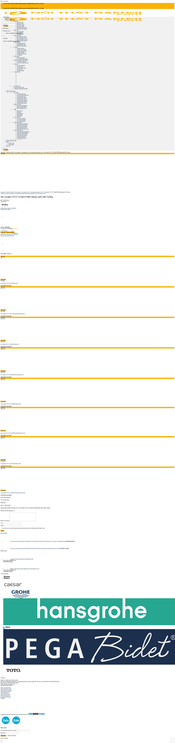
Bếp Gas (19, 112)
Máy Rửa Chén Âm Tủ (22, 127)
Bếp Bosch (19, 116)
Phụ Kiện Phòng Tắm (19, 87)
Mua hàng (3, 232)
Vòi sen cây (19, 69)
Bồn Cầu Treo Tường (22, 29)
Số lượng (4, 231)
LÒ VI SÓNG (17, 117)
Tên (2, 523)
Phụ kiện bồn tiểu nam (22, 40)
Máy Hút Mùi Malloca (22, 105)
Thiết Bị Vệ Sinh (4, 193)
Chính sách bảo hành (5, 694)
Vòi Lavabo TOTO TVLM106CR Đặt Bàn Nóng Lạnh (13, 492)
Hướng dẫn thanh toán (6, 689)
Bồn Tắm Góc (20, 33)
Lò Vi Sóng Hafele (21, 120)
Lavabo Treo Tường (21, 49)
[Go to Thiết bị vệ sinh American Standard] (6, 578)
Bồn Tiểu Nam (17, 35)
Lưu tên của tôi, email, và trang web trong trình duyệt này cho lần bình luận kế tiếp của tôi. (23, 528)
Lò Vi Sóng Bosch (21, 121)
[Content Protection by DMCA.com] (33, 714)
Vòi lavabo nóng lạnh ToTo (31, 193)
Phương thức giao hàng (6, 690)
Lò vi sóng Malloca (21, 118)
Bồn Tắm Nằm (20, 31)
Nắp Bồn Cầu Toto (21, 44)
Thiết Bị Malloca (18, 139)
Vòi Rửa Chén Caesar (22, 97)
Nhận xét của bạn (5, 520)
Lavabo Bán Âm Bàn (21, 53)
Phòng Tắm (11, 143)
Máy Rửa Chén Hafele (22, 125)
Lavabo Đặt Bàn (21, 48)
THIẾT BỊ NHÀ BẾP (10, 91)
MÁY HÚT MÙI (17, 104)
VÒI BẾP (16, 92)
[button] (6, 17)
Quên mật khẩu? (4, 738)
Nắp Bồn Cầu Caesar (22, 45)
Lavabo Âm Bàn (20, 52)
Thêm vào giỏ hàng (10, 232)
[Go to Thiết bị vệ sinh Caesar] (12, 589)
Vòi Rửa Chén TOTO (22, 99)
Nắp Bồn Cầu (17, 42)
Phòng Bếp (11, 144)
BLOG (7, 142)
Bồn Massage (20, 34)
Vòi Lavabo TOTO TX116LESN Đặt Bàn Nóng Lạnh (13, 313)
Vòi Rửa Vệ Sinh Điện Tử (23, 62)
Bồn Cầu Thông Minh (22, 27)
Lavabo (16, 47)
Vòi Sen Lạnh (20, 66)
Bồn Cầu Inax (20, 22)
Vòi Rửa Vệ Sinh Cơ (21, 61)
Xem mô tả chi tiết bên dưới (7, 235)
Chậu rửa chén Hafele (22, 134)
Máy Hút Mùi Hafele (22, 107)
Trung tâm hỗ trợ (5, 693)
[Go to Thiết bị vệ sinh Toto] (13, 675)
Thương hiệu (17, 71)
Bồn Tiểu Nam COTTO (22, 39)
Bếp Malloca (20, 113)
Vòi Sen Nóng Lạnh (21, 68)
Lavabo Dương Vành (22, 51)
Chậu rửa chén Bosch (22, 135)
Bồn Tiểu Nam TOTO (22, 38)
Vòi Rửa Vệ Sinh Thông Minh (21, 60)
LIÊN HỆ (8, 146)
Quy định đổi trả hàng (6, 697)
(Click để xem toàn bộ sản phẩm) (8, 208)
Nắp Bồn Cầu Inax (21, 43)
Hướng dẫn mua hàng (6, 691)
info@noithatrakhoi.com (9, 684)
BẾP (15, 109)
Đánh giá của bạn (5, 510)
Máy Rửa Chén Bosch (22, 126)
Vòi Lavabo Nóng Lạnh (22, 58)
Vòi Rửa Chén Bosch (22, 103)
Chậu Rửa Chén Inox (21, 138)
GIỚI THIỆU (9, 18)
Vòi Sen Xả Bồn (20, 70)
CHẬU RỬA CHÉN (18, 130)
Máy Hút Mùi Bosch (21, 108)
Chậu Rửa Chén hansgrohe (23, 131)
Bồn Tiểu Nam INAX (21, 36)
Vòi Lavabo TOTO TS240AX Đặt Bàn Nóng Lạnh (12, 374)
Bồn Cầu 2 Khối (20, 26)
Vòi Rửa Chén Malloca (22, 100)
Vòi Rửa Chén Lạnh (21, 94)
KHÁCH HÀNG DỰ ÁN (11, 140)
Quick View (3, 279)
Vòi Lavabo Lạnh (21, 57)
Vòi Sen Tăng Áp (21, 65)
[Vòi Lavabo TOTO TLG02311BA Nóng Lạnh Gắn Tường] (6, 217)
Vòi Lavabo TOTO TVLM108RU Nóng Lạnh (11, 403)
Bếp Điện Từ (20, 110)
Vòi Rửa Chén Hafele (22, 101)
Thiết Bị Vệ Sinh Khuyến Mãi (21, 88)
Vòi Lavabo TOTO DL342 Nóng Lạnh (9, 283)
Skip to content (4, 1)
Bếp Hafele (19, 114)
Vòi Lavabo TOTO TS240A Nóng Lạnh (10, 344)
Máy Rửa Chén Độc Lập (22, 129)
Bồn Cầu (16, 21)
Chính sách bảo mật (5, 695)
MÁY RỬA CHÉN (18, 122)
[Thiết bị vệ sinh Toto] (5, 207)
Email (2, 525)
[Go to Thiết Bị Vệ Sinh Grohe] (20, 597)
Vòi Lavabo (16, 56)
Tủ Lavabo (19, 55)
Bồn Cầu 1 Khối (20, 25)
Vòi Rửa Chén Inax (21, 96)
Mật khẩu (3, 733)
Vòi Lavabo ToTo (42, 193)
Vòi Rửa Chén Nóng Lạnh (23, 95)
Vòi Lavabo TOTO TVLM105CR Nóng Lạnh (11, 463)
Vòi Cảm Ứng (17, 86)
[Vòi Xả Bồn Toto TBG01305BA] (6, 224)
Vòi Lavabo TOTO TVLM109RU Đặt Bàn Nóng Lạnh (13, 433)
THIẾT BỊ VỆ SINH (10, 20)
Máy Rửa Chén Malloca (22, 123)
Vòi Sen (16, 64)
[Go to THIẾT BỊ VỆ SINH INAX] (6, 628)
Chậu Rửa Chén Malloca (22, 133)
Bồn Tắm (16, 30)
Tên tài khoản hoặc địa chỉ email (9, 730)
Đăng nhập (3, 735)
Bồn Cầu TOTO (20, 23)
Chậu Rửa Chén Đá (21, 136)
